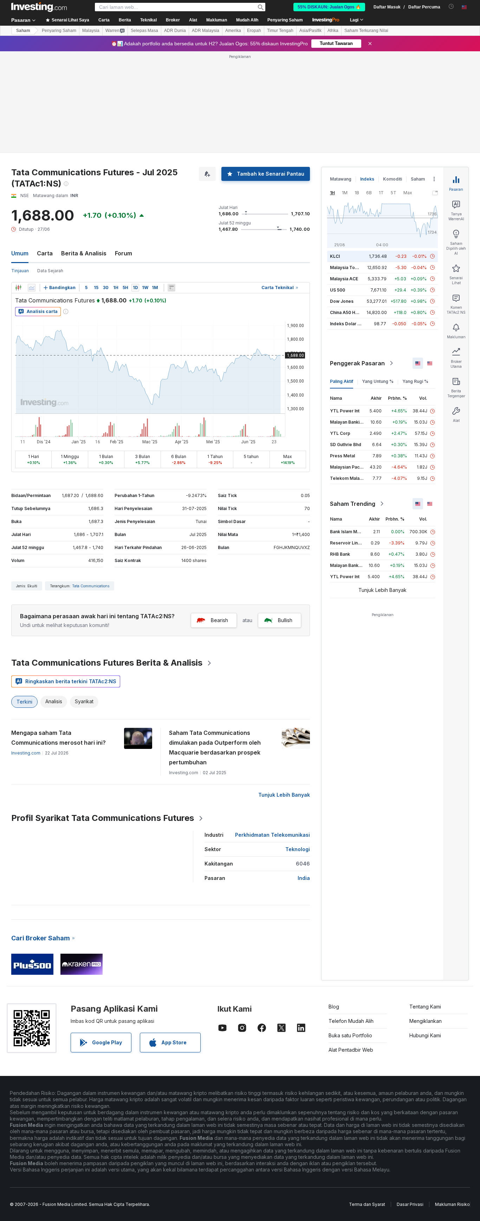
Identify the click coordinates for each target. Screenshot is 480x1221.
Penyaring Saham (285, 20)
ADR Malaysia (205, 30)
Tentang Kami (425, 1007)
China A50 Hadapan (350, 312)
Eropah (254, 30)
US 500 (337, 290)
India (304, 878)
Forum (123, 253)
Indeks (367, 179)
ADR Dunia (175, 30)
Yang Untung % (378, 381)
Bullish (285, 620)
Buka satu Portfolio (350, 1035)
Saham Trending (352, 503)
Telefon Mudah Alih (351, 1021)
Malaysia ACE (344, 278)
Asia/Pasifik (310, 30)
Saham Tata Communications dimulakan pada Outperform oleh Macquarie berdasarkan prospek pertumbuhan (215, 747)
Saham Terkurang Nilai (366, 30)
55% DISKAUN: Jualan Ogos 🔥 (329, 7)
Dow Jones (341, 301)
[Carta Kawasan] (31, 288)
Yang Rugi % (415, 381)
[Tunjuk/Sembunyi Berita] (171, 288)
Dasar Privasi (410, 1204)
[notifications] (451, 6)
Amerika (233, 30)
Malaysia (90, 30)
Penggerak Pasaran (357, 363)
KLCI (335, 256)
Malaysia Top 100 (348, 267)
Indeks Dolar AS (346, 323)
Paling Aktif (341, 381)
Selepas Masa (144, 30)
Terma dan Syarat (367, 1204)
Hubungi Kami (425, 1035)
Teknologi (297, 849)
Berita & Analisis (83, 253)
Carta (45, 253)
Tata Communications (90, 586)
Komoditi (392, 179)
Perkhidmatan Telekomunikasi (272, 835)
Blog (334, 1007)
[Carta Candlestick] (18, 288)
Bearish (219, 620)
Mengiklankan (425, 1021)
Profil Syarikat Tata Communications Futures (102, 818)
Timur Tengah (280, 30)
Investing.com (25, 753)
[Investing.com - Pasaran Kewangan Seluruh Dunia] (39, 7)
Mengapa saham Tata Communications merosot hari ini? (58, 737)
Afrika (332, 30)
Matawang (340, 179)
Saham (23, 30)
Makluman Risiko (452, 1204)
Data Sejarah (50, 270)
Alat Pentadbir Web (351, 1050)
